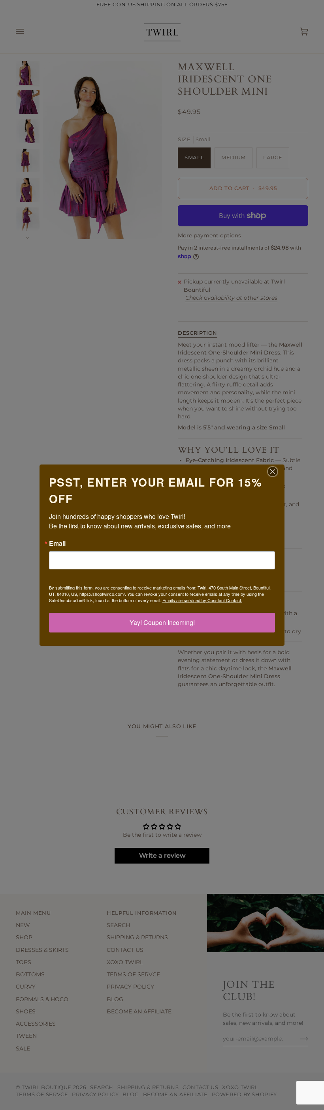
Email (57, 543)
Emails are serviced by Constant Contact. (202, 600)
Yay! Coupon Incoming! (162, 622)
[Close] (277, 471)
